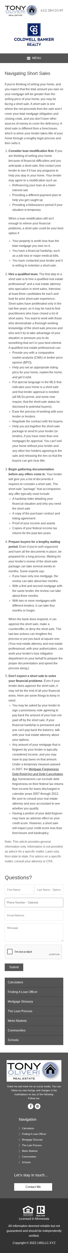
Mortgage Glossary (20, 1001)
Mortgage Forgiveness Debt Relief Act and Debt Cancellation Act (37, 774)
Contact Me (33, 1186)
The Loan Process (20, 1011)
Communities (17, 1030)
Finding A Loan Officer (22, 991)
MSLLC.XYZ (47, 1243)
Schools (13, 1040)
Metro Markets (17, 1020)
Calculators (15, 982)
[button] (34, 58)
